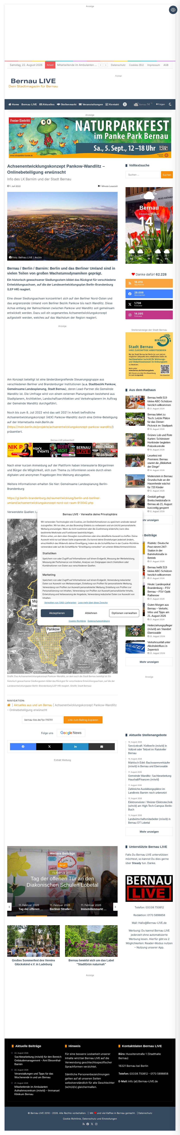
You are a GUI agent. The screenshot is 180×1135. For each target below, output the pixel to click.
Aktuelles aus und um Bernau (33, 705)
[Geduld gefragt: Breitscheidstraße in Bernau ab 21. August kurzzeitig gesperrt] (135, 501)
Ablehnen (91, 613)
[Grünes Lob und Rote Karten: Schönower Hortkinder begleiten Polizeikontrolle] (135, 439)
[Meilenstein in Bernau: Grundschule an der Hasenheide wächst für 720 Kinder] (135, 480)
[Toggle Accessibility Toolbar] (173, 9)
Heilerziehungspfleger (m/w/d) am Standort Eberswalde (159, 629)
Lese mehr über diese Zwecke (93, 602)
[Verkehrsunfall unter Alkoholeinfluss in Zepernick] (135, 647)
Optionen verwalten (124, 613)
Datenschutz (118, 64)
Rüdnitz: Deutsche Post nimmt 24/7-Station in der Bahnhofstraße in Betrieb (158, 550)
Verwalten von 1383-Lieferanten (60, 602)
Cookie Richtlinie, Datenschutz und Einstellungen (90, 1118)
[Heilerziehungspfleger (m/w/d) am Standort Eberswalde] (135, 630)
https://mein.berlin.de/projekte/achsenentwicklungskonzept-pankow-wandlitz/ (60, 427)
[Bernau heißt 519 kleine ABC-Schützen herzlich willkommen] (135, 402)
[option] (62, 881)
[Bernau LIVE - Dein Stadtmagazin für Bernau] (33, 83)
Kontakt (113, 104)
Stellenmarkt (68, 104)
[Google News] (71, 733)
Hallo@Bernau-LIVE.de (152, 922)
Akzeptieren (57, 613)
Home (15, 104)
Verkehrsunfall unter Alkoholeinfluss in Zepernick (158, 646)
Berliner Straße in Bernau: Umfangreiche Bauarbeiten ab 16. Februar (62, 885)
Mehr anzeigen (149, 520)
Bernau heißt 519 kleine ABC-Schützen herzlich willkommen (159, 401)
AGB (165, 64)
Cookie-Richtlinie (77, 621)
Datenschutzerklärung (99, 621)
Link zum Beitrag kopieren (83, 719)
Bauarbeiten (62, 865)
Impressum (153, 64)
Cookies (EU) (136, 64)
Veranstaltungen (92, 104)
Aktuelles (48, 104)
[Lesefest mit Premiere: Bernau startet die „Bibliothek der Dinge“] (135, 460)
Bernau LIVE (29, 104)
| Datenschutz (144, 1113)
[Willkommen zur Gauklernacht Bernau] (90, 137)
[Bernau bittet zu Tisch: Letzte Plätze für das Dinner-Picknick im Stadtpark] (135, 419)
